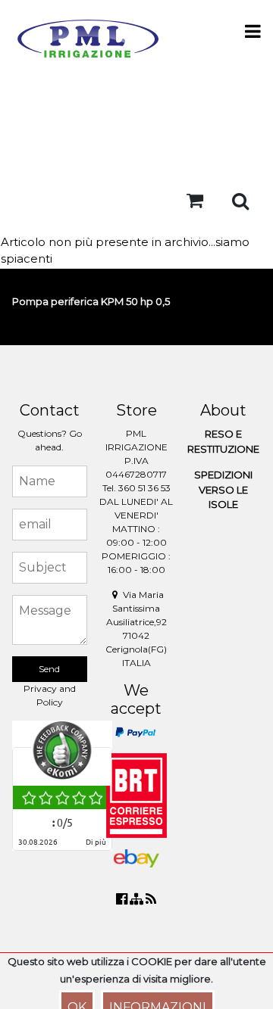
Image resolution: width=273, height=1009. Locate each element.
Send (49, 668)
